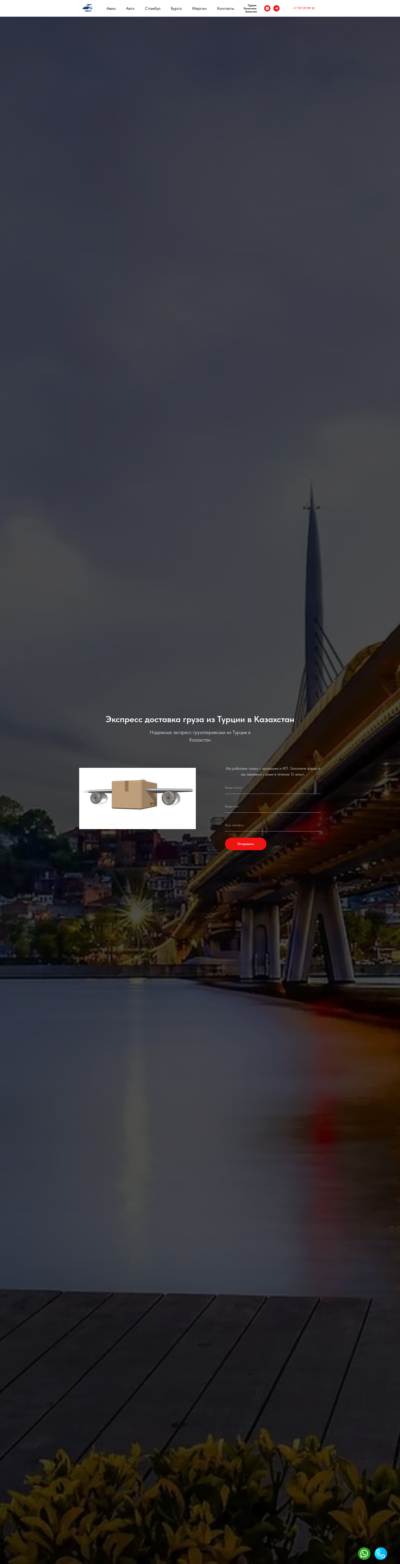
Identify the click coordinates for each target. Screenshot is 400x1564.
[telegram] (276, 8)
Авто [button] (130, 8)
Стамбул (152, 8)
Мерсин (199, 8)
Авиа (111, 8)
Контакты (225, 8)
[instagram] (267, 8)
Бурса (176, 8)
